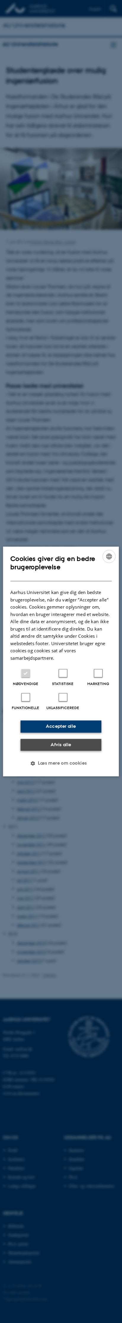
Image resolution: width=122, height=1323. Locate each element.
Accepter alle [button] (61, 726)
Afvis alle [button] (61, 744)
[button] (61, 763)
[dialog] (61, 661)
